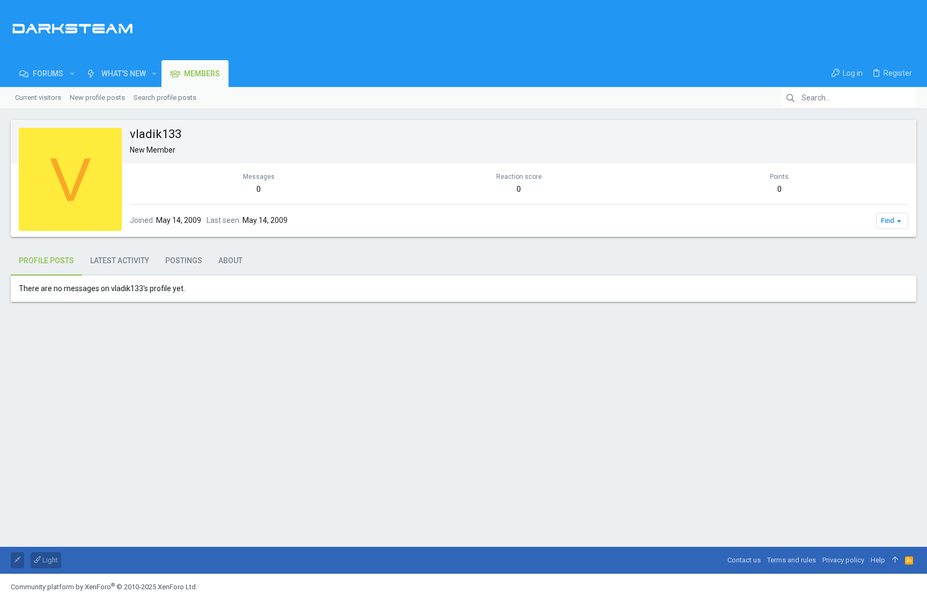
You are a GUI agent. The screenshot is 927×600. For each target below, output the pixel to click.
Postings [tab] (183, 260)
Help (878, 560)
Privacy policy (843, 560)
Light (49, 560)
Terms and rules (791, 560)
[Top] (895, 560)
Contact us (744, 560)
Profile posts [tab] (46, 260)
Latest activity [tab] (119, 260)
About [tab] (230, 260)
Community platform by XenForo (104, 587)
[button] (71, 73)
